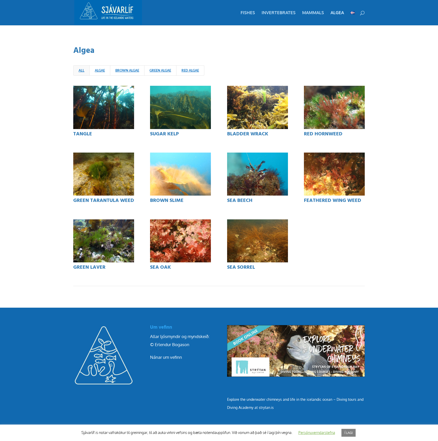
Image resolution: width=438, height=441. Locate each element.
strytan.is (266, 407)
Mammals (313, 13)
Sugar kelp (164, 134)
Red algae (190, 70)
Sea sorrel (241, 267)
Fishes (248, 13)
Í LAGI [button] (348, 433)
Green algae (160, 70)
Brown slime (167, 201)
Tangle (82, 134)
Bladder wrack (247, 134)
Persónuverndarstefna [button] (316, 432)
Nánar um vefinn (166, 357)
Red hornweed (323, 134)
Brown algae (127, 70)
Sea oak (160, 267)
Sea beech (239, 201)
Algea (337, 13)
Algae (100, 70)
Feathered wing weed (332, 201)
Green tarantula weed (103, 201)
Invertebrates (279, 13)
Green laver (89, 267)
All (81, 70)
